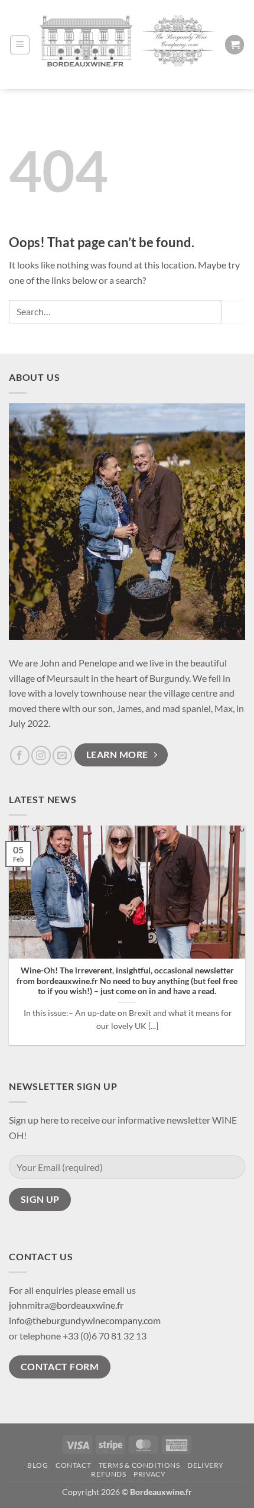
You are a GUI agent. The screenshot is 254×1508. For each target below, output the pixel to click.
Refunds (108, 1474)
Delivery (205, 1465)
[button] (20, 44)
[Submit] (233, 311)
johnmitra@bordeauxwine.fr (66, 1304)
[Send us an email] (62, 755)
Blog (37, 1465)
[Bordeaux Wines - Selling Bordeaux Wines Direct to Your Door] (127, 45)
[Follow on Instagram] (41, 755)
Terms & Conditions (139, 1465)
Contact (73, 1465)
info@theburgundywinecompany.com (85, 1320)
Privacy (149, 1474)
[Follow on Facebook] (20, 755)
